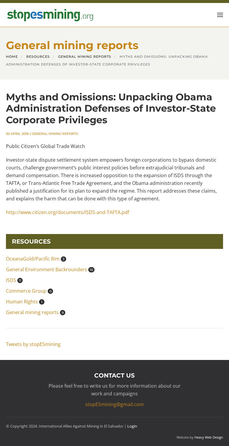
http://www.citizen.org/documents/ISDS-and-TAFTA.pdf (67, 212)
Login (132, 426)
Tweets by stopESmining (33, 344)
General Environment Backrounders (49, 269)
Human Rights (24, 301)
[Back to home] (49, 15)
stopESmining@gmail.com (114, 404)
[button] (220, 15)
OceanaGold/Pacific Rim (35, 258)
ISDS (13, 280)
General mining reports (55, 134)
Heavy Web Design (208, 437)
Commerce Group (29, 291)
